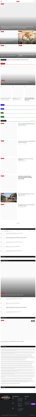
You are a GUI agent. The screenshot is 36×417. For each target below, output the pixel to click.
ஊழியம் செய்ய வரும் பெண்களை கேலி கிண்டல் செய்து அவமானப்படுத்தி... (20, 399)
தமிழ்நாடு (2, 104)
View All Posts (33, 120)
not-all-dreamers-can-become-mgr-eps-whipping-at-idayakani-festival (10, 383)
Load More (18, 223)
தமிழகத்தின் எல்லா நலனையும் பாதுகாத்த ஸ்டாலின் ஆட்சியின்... (26, 205)
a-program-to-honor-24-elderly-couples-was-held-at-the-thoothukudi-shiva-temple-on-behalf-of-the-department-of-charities (17, 361)
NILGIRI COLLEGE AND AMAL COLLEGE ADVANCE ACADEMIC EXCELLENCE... (30, 99)
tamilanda (2, 56)
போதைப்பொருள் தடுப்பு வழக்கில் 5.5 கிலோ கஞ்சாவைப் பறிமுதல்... (6, 98)
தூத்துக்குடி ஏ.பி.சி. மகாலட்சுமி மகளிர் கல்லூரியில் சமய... (17, 98)
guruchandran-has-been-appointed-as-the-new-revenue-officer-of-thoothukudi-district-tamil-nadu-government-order (16, 363)
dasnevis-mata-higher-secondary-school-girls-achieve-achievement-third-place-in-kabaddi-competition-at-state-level (16, 365)
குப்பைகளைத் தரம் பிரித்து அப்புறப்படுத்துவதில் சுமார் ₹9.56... (20, 405)
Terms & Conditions (32, 415)
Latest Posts (3, 120)
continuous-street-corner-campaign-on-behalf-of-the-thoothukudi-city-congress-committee (13, 359)
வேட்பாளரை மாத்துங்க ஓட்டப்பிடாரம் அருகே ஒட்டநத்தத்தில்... (20, 409)
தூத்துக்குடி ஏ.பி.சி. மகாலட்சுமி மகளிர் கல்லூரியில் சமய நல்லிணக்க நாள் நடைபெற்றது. (18, 59)
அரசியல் (2, 116)
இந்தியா (2, 108)
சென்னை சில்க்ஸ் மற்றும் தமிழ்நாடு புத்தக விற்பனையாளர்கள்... (26, 124)
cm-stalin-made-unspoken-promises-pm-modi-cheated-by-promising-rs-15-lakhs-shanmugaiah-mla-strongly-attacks (16, 378)
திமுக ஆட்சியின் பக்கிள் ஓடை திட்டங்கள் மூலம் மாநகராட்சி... (26, 194)
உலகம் (2, 112)
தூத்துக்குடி (2, 63)
